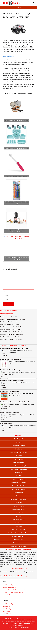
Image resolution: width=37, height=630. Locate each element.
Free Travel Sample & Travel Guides (18, 533)
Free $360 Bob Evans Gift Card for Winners (12, 332)
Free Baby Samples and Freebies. (14, 592)
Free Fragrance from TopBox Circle (10, 329)
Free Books (18, 449)
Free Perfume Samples (18, 509)
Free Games (18, 472)
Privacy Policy (7, 611)
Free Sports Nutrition (18, 519)
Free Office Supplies (18, 506)
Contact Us (6, 606)
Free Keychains (18, 492)
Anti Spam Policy (8, 585)
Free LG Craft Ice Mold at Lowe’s (9, 324)
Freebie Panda (16, 619)
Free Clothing (18, 455)
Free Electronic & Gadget (19, 466)
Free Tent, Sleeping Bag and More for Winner (12, 319)
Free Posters (18, 516)
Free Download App (18, 462)
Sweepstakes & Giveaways (18, 546)
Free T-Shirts (18, 526)
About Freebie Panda (9, 614)
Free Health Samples (19, 479)
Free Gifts (18, 476)
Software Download (18, 543)
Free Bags (19, 442)
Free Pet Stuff (18, 512)
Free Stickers (18, 523)
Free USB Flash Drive (18, 536)
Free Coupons (19, 459)
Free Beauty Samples (18, 445)
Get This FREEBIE (8, 56)
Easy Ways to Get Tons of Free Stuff (15, 590)
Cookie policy (7, 609)
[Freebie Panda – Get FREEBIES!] (10, 3)
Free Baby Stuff (18, 439)
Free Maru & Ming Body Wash (8, 322)
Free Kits (18, 496)
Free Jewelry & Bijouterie (19, 489)
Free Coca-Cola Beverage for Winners (11, 337)
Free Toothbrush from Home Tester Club (11, 327)
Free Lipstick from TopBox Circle (9, 317)
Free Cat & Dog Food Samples (18, 452)
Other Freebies (18, 539)
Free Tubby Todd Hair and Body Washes (11, 334)
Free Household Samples (18, 482)
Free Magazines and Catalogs (18, 499)
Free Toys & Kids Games (19, 529)
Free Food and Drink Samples (18, 469)
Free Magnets (19, 502)
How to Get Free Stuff (9, 587)
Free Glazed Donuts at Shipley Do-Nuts (11, 339)
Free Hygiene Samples (18, 486)
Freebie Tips (8, 595)
